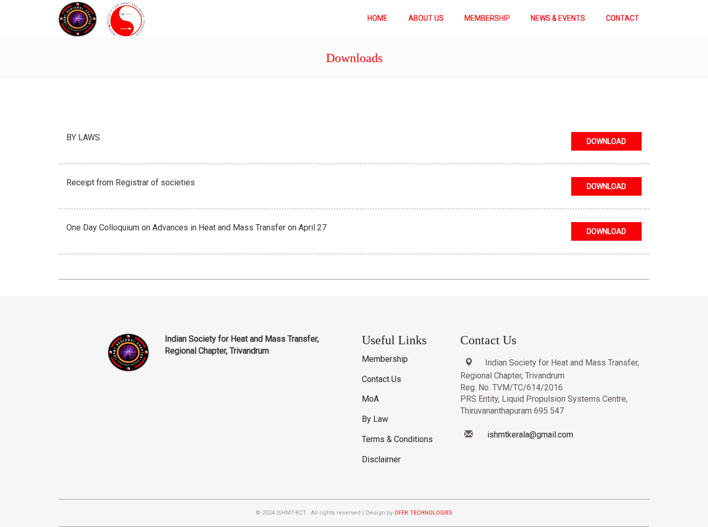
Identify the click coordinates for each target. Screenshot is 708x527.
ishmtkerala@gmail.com (530, 435)
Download (606, 141)
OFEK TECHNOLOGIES (423, 512)
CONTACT (622, 18)
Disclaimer (381, 459)
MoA (370, 399)
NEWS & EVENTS (558, 18)
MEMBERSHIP (487, 18)
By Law (375, 419)
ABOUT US (426, 18)
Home (377, 18)
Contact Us (381, 379)
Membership (385, 359)
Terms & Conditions (397, 439)
